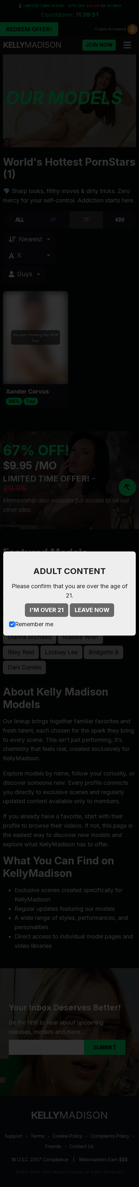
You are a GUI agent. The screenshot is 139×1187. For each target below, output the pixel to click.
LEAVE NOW (92, 610)
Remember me (34, 624)
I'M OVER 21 (47, 610)
